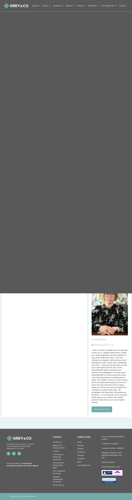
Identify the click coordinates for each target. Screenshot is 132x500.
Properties (92, 6)
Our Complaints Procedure (59, 472)
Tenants (80, 449)
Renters (69, 6)
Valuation (81, 458)
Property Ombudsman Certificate (58, 479)
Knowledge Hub (107, 6)
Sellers (35, 6)
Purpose (80, 6)
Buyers (45, 6)
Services (122, 6)
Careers (56, 451)
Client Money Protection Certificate (58, 457)
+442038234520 (100, 339)
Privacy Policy (58, 485)
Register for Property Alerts (59, 447)
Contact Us (57, 442)
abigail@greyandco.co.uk (103, 345)
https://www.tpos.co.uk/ (111, 467)
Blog (79, 462)
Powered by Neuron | (22, 465)
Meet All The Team (101, 409)
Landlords (57, 6)
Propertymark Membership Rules (58, 465)
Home (79, 442)
